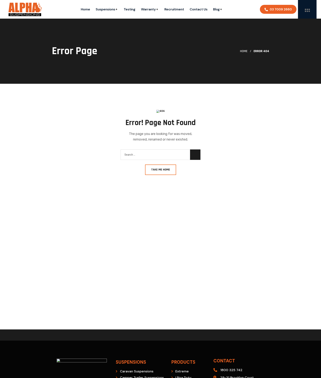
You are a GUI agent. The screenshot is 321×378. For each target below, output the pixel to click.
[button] (278, 9)
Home (243, 51)
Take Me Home (160, 170)
